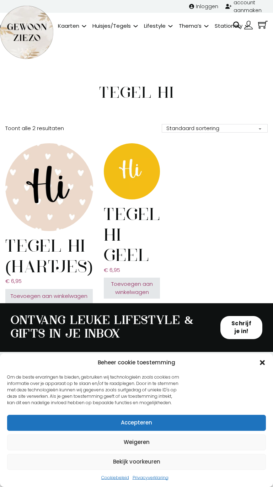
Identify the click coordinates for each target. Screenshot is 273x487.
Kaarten (68, 26)
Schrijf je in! (241, 327)
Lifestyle (155, 26)
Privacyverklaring (150, 478)
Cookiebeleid (115, 478)
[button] (262, 362)
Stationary (228, 26)
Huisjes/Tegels (111, 26)
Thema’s (190, 26)
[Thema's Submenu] (206, 26)
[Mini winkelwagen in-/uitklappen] (263, 25)
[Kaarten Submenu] (84, 26)
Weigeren (137, 442)
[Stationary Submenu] (247, 26)
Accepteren (136, 422)
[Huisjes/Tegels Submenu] (135, 26)
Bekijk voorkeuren (136, 461)
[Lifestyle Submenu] (170, 26)
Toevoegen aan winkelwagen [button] (49, 296)
